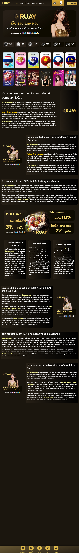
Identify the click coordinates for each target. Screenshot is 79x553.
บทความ (41, 3)
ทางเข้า (22, 3)
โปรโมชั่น (27, 3)
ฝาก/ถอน (34, 3)
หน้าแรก (16, 3)
